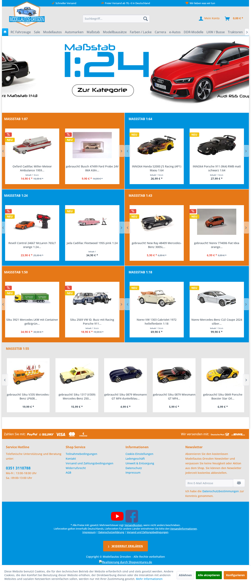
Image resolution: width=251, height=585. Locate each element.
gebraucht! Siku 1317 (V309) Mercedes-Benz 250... (77, 396)
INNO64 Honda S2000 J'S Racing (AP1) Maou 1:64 (156, 168)
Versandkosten (133, 525)
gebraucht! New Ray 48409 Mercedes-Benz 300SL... (157, 245)
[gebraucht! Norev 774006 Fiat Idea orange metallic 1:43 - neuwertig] (217, 222)
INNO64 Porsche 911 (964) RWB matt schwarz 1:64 (217, 168)
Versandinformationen (183, 528)
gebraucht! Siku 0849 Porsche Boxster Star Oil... (222, 396)
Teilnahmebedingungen (81, 454)
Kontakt (71, 458)
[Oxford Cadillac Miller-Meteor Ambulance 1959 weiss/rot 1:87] (32, 145)
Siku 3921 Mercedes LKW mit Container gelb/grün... (32, 321)
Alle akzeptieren (209, 575)
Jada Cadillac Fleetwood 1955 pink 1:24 (92, 243)
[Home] (5, 32)
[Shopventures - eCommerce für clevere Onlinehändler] (125, 562)
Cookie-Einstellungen (139, 454)
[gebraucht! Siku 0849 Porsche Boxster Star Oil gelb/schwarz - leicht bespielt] (222, 374)
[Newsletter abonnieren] (239, 483)
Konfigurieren (235, 575)
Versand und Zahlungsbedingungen (89, 463)
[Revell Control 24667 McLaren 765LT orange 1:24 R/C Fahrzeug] (32, 222)
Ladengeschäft (135, 458)
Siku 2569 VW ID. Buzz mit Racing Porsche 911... (92, 321)
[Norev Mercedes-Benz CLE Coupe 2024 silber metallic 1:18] (217, 298)
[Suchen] (145, 19)
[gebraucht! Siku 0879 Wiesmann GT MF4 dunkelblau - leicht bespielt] (125, 374)
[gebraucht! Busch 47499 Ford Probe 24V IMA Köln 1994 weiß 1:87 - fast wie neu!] (92, 145)
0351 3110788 (18, 468)
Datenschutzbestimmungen (220, 491)
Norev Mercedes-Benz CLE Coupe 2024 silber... (216, 321)
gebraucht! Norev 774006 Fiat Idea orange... (216, 245)
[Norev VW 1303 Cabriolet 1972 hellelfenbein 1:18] (157, 298)
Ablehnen (185, 575)
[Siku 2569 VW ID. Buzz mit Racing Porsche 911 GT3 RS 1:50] (92, 298)
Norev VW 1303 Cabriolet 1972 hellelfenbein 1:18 (156, 321)
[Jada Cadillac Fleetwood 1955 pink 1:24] (92, 222)
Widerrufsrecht (76, 468)
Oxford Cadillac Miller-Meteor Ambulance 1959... (32, 168)
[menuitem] (116, 19)
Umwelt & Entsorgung (140, 463)
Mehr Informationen (149, 579)
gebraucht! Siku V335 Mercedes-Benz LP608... (28, 396)
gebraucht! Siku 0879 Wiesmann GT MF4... (174, 396)
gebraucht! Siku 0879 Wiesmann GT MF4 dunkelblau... (125, 396)
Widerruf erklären (127, 546)
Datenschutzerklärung (111, 532)
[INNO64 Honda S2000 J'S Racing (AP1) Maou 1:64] (157, 145)
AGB (68, 472)
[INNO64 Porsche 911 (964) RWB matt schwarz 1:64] (217, 145)
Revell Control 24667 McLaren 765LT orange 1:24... (32, 245)
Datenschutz (134, 468)
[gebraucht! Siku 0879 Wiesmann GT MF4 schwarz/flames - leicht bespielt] (174, 374)
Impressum (133, 472)
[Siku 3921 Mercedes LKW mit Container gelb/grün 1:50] (32, 298)
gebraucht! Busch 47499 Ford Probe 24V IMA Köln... (92, 168)
